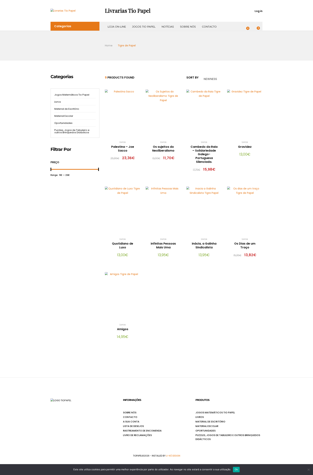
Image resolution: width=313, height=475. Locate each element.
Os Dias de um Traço (244, 245)
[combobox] (218, 77)
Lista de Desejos (133, 426)
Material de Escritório (66, 109)
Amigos (122, 329)
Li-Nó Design (173, 455)
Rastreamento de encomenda (142, 430)
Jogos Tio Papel (143, 26)
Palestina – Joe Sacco (122, 149)
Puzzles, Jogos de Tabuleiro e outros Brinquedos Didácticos (71, 131)
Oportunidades (63, 123)
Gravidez (245, 147)
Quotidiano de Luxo (122, 245)
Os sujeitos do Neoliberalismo (163, 149)
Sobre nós (188, 26)
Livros (123, 142)
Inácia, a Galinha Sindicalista (204, 245)
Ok (236, 469)
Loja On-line (117, 26)
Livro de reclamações (137, 435)
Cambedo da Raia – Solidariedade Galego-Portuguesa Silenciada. (204, 154)
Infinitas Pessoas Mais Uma (163, 245)
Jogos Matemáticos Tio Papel (71, 94)
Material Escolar (63, 116)
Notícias (168, 26)
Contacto (209, 26)
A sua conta (131, 421)
